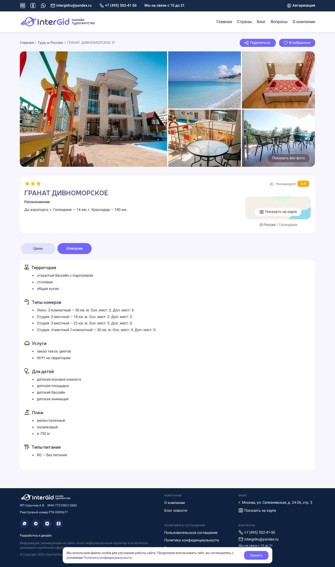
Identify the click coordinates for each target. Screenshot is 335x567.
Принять (256, 555)
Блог (261, 21)
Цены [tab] (38, 248)
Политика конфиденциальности (191, 540)
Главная (224, 21)
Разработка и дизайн (36, 535)
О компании (304, 21)
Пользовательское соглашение (190, 532)
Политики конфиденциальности (108, 557)
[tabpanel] (167, 365)
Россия (269, 225)
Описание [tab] (74, 248)
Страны (244, 21)
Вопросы (279, 21)
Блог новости (175, 510)
